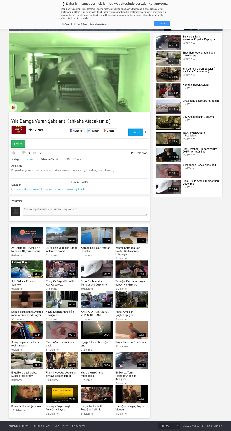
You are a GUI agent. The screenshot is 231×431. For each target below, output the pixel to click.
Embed (18, 144)
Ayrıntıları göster (98, 24)
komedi (15, 189)
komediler (47, 189)
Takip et (135, 132)
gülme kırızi (81, 189)
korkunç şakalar (31, 189)
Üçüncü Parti (80, 24)
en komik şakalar (64, 189)
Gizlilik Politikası (41, 426)
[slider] (79, 102)
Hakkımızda (79, 426)
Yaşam (29, 159)
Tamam (161, 23)
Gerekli (68, 24)
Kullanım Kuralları (19, 426)
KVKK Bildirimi (61, 426)
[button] (20, 107)
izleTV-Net (35, 130)
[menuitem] (129, 108)
